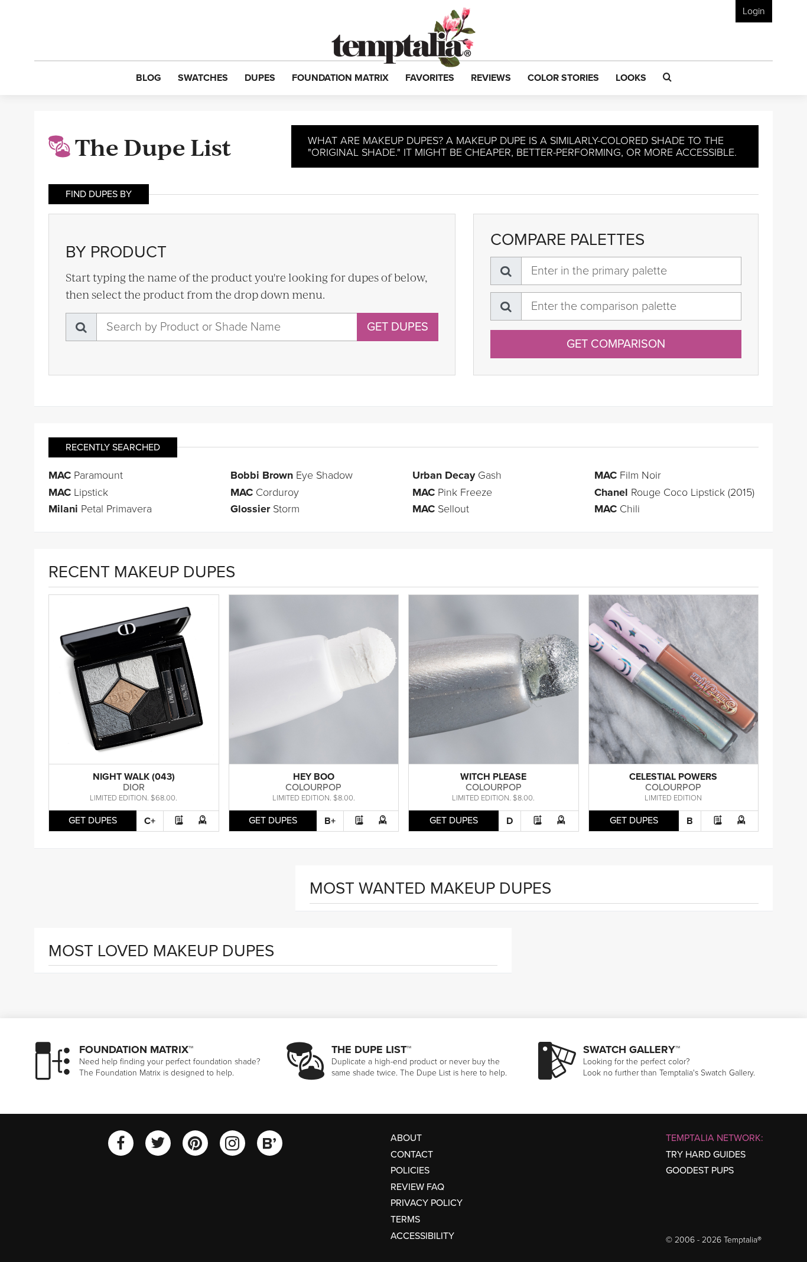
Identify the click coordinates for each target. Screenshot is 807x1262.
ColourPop (313, 787)
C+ (149, 821)
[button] (148, 78)
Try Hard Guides (706, 1154)
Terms (405, 1219)
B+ (330, 821)
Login (754, 11)
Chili (617, 508)
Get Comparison (616, 344)
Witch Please (493, 777)
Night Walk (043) (134, 777)
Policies (410, 1170)
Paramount (85, 475)
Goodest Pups (700, 1170)
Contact (412, 1154)
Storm (265, 508)
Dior (134, 787)
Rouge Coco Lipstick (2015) (674, 492)
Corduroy (264, 492)
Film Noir (627, 475)
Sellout (440, 508)
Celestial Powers (673, 777)
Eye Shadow (291, 475)
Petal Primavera (100, 508)
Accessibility (422, 1236)
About (406, 1138)
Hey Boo (313, 777)
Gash (457, 475)
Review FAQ (417, 1187)
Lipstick (78, 492)
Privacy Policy (427, 1203)
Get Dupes (397, 327)
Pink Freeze (452, 492)
